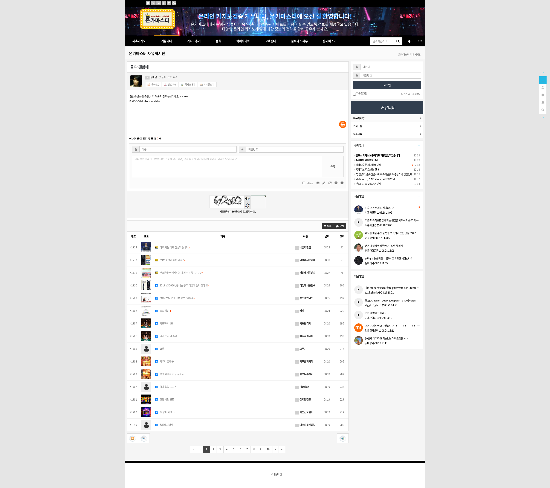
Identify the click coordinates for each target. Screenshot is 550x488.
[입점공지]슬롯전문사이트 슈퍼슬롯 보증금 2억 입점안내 (383, 174)
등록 (332, 166)
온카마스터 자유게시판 (147, 53)
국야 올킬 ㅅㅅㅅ (167, 387)
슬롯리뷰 (357, 134)
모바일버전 (276, 474)
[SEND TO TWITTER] (158, 3)
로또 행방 (165, 311)
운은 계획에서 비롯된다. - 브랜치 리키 (384, 246)
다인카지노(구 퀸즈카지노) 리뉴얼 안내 (375, 179)
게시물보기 (209, 84)
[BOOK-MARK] (148, 3)
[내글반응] (542, 102)
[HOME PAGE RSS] (153, 3)
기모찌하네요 (166, 323)
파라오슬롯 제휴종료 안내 (368, 165)
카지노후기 (194, 41)
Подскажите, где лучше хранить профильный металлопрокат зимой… (392, 300)
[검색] (542, 110)
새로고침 (247, 205)
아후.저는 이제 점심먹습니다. (174, 247)
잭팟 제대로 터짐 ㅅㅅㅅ (171, 374)
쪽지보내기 (189, 84)
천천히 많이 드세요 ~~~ (377, 313)
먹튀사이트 (243, 41)
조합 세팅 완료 (166, 399)
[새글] (542, 94)
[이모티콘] (318, 183)
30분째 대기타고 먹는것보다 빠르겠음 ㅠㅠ (386, 338)
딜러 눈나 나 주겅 (168, 336)
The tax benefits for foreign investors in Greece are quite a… (392, 288)
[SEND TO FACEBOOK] (164, 3)
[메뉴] (543, 80)
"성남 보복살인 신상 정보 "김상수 (177, 298)
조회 (342, 236)
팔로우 (172, 84)
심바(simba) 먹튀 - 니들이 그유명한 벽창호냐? (388, 258)
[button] (328, 226)
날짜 (327, 236)
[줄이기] (342, 183)
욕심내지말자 (166, 425)
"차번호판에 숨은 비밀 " (172, 260)
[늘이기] (336, 183)
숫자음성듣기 (247, 199)
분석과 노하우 (299, 41)
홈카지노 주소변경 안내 (367, 169)
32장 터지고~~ (167, 412)
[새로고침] (330, 183)
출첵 (218, 41)
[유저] (542, 87)
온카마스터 (329, 41)
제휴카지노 (139, 41)
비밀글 (310, 183)
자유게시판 (359, 118)
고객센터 (270, 41)
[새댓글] (324, 183)
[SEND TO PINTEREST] (169, 3)
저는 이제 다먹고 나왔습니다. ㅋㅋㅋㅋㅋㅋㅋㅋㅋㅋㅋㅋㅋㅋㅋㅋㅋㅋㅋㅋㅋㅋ (392, 326)
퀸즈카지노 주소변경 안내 (368, 184)
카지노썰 (357, 126)
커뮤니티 (166, 41)
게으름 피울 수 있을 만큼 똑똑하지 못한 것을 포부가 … (392, 233)
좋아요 (155, 84)
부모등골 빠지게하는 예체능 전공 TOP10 (180, 273)
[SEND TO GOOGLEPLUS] (174, 3)
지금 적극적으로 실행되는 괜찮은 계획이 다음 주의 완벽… (392, 220)
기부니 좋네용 (166, 361)
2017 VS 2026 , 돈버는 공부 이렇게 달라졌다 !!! (184, 285)
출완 (161, 349)
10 (268, 449)
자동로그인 (361, 93)
